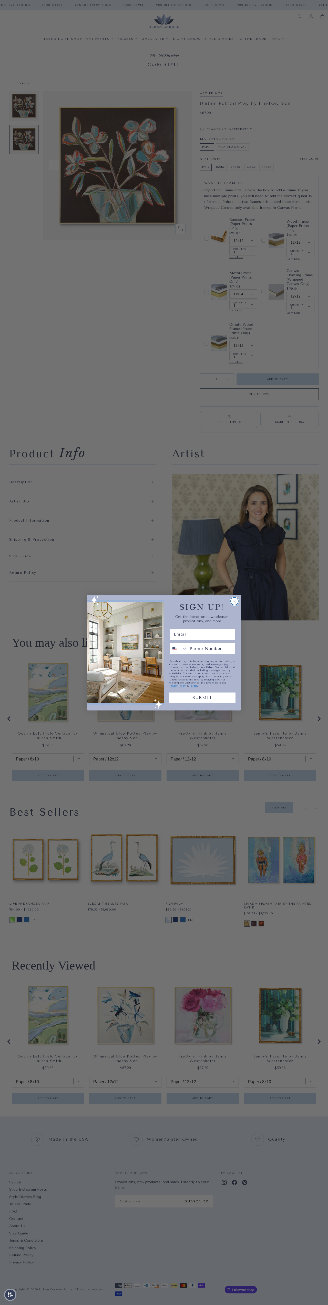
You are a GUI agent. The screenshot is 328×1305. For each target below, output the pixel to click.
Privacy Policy (177, 685)
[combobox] (178, 648)
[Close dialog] (234, 601)
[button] (10, 1295)
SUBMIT (202, 697)
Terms (193, 685)
